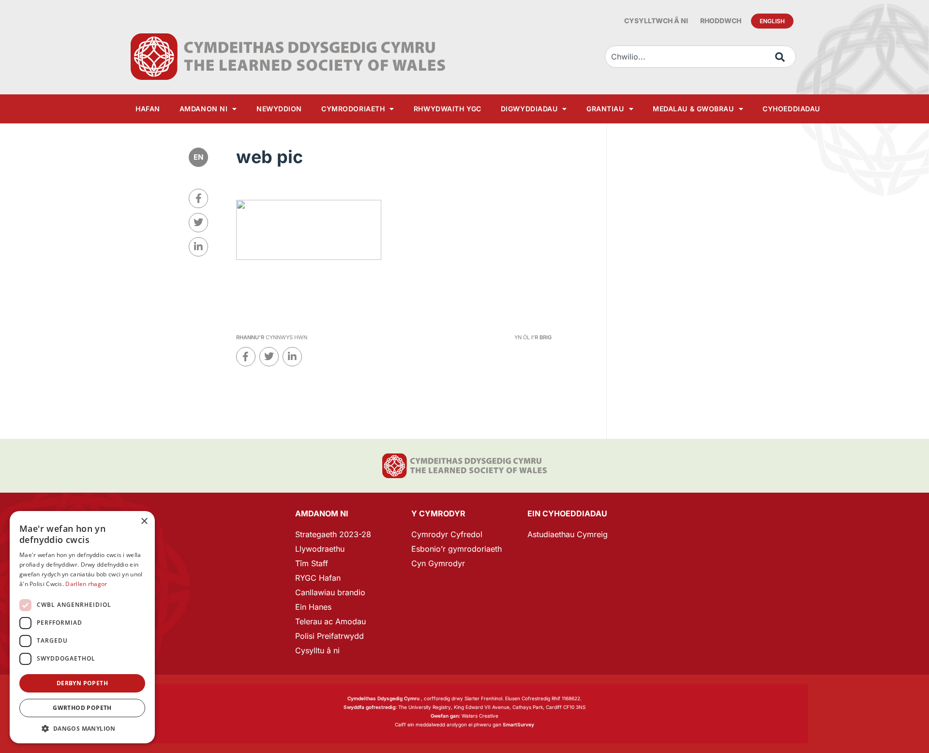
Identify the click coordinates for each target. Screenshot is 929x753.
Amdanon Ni (204, 109)
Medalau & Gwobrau (693, 109)
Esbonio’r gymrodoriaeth (456, 549)
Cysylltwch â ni (656, 20)
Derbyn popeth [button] (82, 683)
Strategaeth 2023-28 (333, 534)
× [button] (144, 521)
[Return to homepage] (288, 56)
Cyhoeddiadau (791, 109)
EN (198, 157)
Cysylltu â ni (317, 650)
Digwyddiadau (529, 109)
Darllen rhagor (86, 584)
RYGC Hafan (318, 578)
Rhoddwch (720, 20)
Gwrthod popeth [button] (82, 708)
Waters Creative (464, 716)
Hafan (147, 109)
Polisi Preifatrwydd (329, 636)
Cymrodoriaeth (353, 109)
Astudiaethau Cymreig (567, 534)
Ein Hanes (313, 607)
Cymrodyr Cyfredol (446, 534)
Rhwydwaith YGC (447, 109)
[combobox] (700, 56)
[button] (82, 728)
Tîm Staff (311, 563)
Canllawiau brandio (330, 592)
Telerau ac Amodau (330, 621)
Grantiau (605, 109)
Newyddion (279, 109)
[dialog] (82, 627)
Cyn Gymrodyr (438, 563)
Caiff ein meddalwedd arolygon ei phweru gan (464, 724)
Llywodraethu (320, 549)
